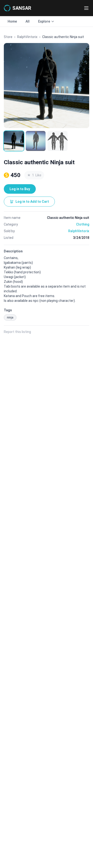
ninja (10, 317)
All (28, 21)
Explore (44, 21)
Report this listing (17, 332)
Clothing (82, 224)
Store (8, 37)
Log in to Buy (20, 189)
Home (12, 21)
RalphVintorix (27, 37)
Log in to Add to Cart (32, 201)
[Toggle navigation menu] (86, 8)
